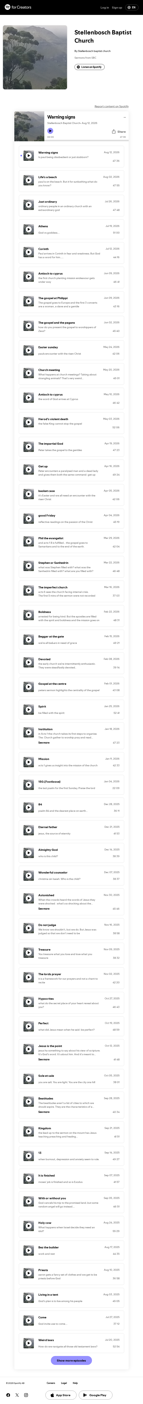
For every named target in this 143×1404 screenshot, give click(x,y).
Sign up (117, 7)
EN (133, 7)
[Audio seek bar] (86, 140)
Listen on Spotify (91, 67)
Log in (105, 7)
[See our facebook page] (8, 1395)
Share (121, 132)
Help (75, 1383)
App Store (63, 1395)
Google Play (97, 1395)
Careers (51, 1383)
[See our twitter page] (17, 1395)
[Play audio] (125, 117)
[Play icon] (50, 131)
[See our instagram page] (26, 1395)
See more (44, 743)
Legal (64, 1383)
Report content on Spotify (112, 106)
